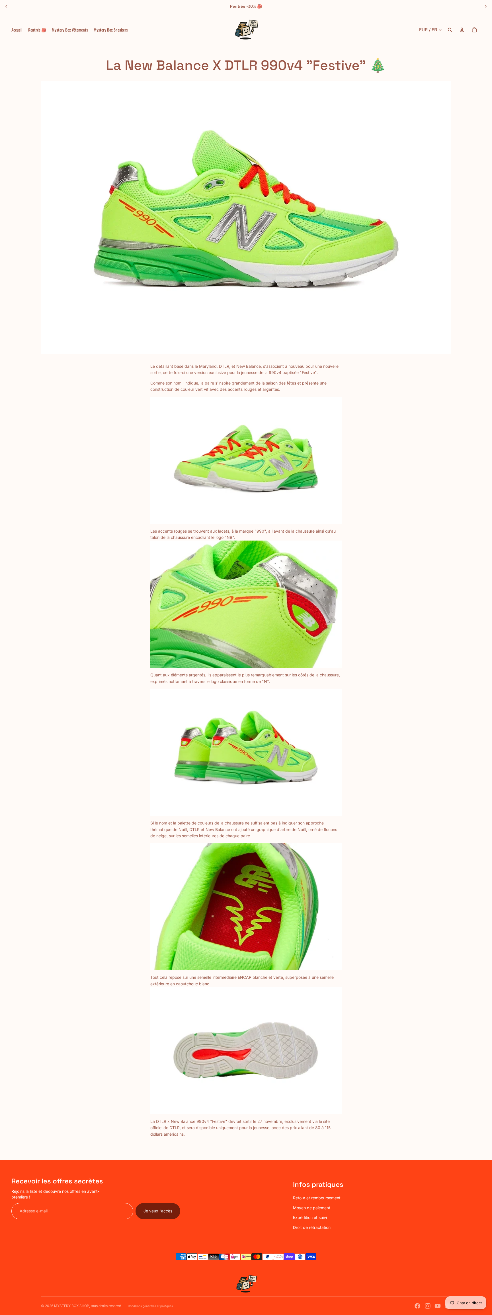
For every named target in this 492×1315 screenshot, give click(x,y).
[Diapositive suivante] (485, 6)
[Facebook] (417, 1305)
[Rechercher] (450, 30)
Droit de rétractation (312, 1227)
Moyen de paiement (311, 1207)
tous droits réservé (106, 1306)
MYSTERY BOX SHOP (71, 1306)
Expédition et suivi (310, 1217)
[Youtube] (437, 1305)
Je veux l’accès (158, 1210)
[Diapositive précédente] (6, 6)
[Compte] (462, 30)
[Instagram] (427, 1305)
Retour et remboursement (317, 1197)
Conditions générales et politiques (150, 1306)
